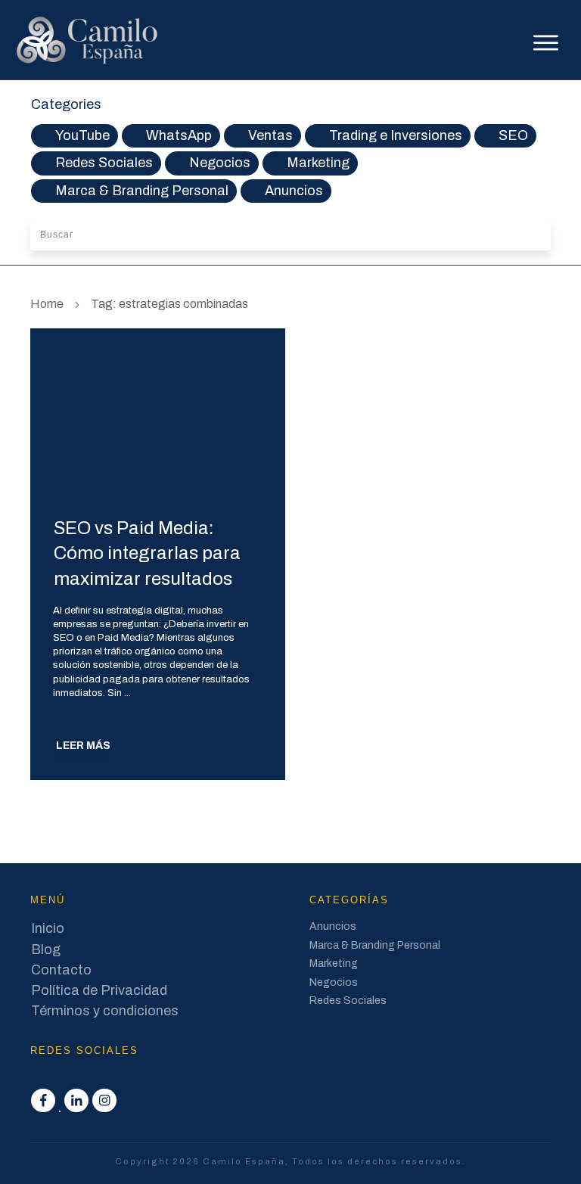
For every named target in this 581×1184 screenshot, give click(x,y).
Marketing (318, 162)
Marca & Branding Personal (141, 190)
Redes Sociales (104, 162)
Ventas (270, 135)
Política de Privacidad (99, 990)
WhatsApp (179, 135)
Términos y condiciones (105, 1010)
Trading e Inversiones (395, 135)
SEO (513, 135)
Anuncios (294, 190)
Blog (46, 949)
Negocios (219, 162)
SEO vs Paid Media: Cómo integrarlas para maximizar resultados (147, 553)
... (127, 693)
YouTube (82, 135)
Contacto (61, 969)
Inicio (47, 928)
